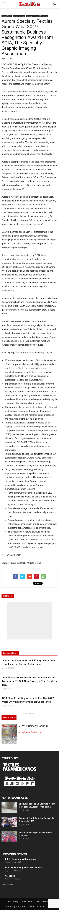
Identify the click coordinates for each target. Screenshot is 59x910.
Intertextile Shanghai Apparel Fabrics (23, 867)
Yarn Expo (10, 876)
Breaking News (19, 16)
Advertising (13, 901)
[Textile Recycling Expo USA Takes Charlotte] (9, 836)
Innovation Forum (43, 901)
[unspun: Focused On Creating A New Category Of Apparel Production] (9, 807)
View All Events (7, 884)
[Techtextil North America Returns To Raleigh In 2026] (9, 822)
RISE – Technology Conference (20, 859)
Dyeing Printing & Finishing (37, 16)
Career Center (27, 901)
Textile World (6, 16)
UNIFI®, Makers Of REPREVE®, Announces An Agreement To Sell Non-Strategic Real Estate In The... (29, 681)
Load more (28, 713)
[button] (55, 4)
